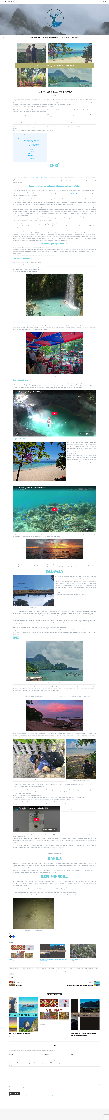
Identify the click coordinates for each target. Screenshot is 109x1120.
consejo (65, 968)
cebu (53, 968)
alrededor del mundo (14, 968)
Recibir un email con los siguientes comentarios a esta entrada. (27, 1087)
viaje (86, 971)
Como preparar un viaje (51, 37)
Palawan (31, 149)
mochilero (37, 971)
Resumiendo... (31, 155)
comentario (59, 968)
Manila (30, 153)
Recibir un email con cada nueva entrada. (21, 1090)
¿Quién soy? (65, 37)
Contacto (75, 37)
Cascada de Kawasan (34, 143)
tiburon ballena (72, 971)
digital (78, 968)
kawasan (19, 971)
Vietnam (11, 959)
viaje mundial (91, 971)
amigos (23, 968)
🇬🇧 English (14, 2)
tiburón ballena (30, 199)
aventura (44, 968)
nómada (43, 971)
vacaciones (80, 971)
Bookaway (71, 116)
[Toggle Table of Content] (43, 135)
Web (72, 1054)
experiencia (84, 968)
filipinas (91, 968)
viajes (11, 973)
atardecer (38, 968)
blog (49, 968)
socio (67, 116)
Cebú (31, 137)
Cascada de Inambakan (34, 141)
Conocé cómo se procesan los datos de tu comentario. (46, 1096)
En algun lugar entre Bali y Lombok (19, 1033)
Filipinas (54, 89)
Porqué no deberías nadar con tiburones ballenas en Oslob (32, 138)
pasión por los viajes (62, 971)
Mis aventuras (36, 37)
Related (32, 158)
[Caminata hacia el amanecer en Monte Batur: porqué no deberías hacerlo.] (54, 951)
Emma (12, 977)
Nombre (11, 1054)
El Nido (32, 151)
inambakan (12, 971)
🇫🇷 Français (6, 2)
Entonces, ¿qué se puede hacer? (33, 140)
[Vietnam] (23, 951)
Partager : (33, 157)
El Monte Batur (75, 193)
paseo (54, 971)
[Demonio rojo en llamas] (84, 951)
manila (24, 971)
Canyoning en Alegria (34, 144)
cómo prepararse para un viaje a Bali (42, 177)
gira (96, 968)
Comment (11, 1065)
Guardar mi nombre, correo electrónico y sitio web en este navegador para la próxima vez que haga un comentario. (38, 1063)
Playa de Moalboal (34, 145)
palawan (49, 971)
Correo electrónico (44, 1054)
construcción (72, 968)
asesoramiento (30, 968)
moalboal (30, 971)
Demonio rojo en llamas (76, 959)
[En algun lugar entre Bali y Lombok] (97, 983)
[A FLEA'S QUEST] (54, 19)
